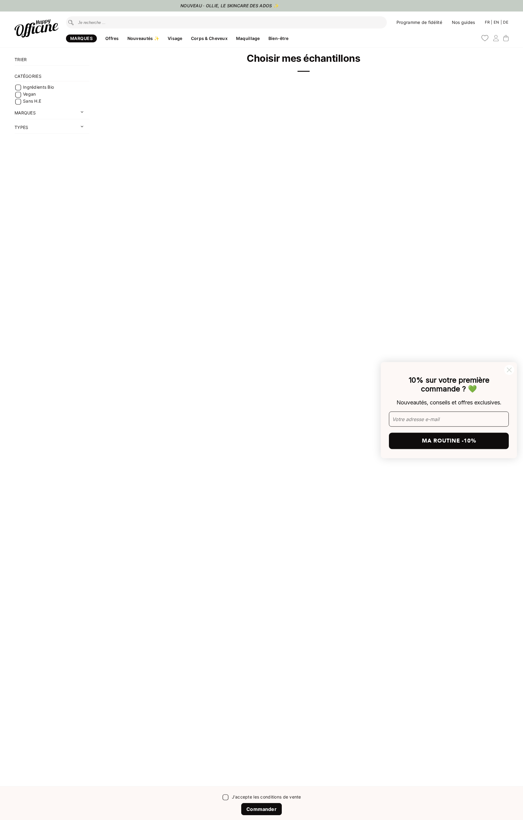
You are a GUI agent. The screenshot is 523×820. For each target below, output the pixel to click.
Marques (81, 38)
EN (497, 22)
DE (505, 22)
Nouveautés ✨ (143, 38)
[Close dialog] (509, 369)
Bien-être (278, 38)
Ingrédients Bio (38, 87)
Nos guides (463, 22)
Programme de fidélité (419, 22)
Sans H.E (32, 101)
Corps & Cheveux (209, 38)
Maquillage (248, 38)
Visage (175, 38)
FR (488, 22)
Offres (112, 38)
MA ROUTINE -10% (449, 441)
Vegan (29, 94)
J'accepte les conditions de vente (266, 796)
